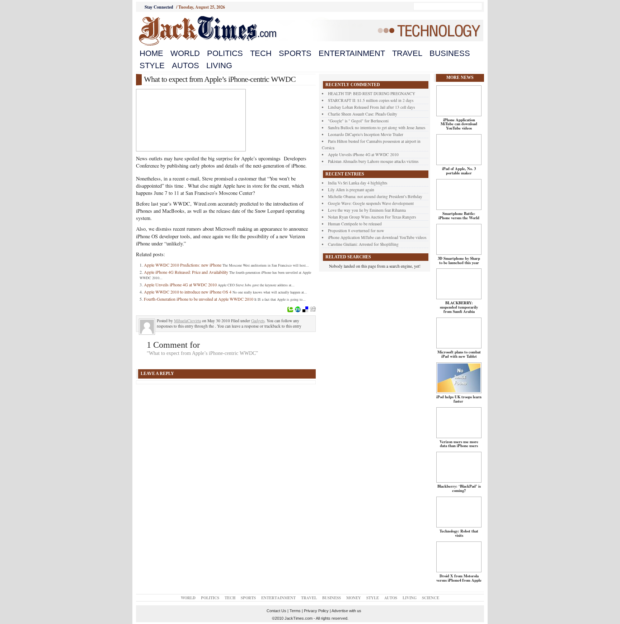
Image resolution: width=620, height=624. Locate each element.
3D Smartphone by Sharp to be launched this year (459, 260)
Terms (295, 611)
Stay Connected (159, 7)
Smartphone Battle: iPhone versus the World (458, 216)
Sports (295, 53)
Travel (407, 53)
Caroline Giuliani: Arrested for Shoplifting (363, 244)
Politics (225, 53)
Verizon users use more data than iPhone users (459, 444)
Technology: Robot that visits (459, 533)
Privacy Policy (316, 611)
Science (430, 598)
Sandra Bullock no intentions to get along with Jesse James (376, 127)
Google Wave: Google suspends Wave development (371, 203)
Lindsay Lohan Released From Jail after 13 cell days (371, 107)
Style (152, 65)
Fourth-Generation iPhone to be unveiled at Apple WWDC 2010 (198, 299)
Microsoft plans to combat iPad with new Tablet (459, 354)
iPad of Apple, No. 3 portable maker (459, 171)
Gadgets (257, 320)
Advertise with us (346, 611)
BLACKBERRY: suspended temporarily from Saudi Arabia (459, 307)
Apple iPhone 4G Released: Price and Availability (186, 272)
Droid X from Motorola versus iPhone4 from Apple (459, 578)
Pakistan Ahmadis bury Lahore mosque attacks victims (373, 161)
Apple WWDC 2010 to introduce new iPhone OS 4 (187, 292)
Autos (185, 65)
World (185, 53)
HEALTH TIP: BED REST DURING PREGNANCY (371, 93)
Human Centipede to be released (355, 223)
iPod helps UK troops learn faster (459, 399)
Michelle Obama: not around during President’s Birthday (375, 196)
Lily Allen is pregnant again (351, 189)
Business (449, 53)
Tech (261, 53)
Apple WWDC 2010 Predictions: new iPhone (182, 265)
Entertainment (352, 53)
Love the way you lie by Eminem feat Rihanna (367, 210)
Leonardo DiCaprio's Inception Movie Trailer (365, 134)
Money (353, 598)
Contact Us (276, 611)
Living (219, 65)
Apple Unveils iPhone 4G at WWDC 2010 (180, 284)
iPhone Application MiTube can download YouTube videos (377, 237)
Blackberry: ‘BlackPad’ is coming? (459, 488)
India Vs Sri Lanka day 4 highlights (357, 183)
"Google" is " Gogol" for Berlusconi (358, 120)
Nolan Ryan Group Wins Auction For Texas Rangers (372, 217)
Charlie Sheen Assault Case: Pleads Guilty (362, 114)
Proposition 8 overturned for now (356, 230)
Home (151, 53)
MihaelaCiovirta (187, 320)
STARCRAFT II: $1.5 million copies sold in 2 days (370, 100)
